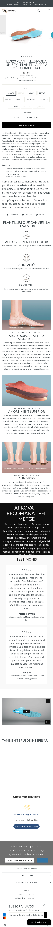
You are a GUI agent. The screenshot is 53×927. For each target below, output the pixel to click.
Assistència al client (26, 869)
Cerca (26, 890)
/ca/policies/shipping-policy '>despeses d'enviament (21, 78)
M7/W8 (42, 93)
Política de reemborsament (26, 898)
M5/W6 (21, 93)
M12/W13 (14, 106)
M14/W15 (39, 106)
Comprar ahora (26, 125)
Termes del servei (26, 894)
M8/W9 (8, 99)
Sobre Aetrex (26, 875)
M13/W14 (26, 106)
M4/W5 (11, 93)
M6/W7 (32, 93)
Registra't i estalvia (26, 882)
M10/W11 (31, 99)
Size (26, 89)
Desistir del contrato (39, 922)
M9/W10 (19, 99)
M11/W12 (44, 99)
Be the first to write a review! (26, 826)
